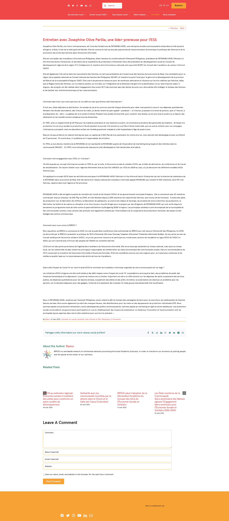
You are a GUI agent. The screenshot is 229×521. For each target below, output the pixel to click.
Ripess (47, 319)
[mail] (90, 6)
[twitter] (73, 6)
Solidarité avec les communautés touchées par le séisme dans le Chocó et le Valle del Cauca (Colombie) (95, 397)
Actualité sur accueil (69, 319)
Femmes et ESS (95, 319)
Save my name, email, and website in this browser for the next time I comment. (79, 474)
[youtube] (82, 6)
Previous (174, 28)
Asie (87, 319)
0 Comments (116, 319)
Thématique (105, 319)
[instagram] (77, 6)
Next (182, 28)
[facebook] (69, 6)
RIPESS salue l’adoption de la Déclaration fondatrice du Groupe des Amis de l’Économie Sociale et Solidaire (132, 399)
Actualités (81, 319)
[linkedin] (86, 6)
